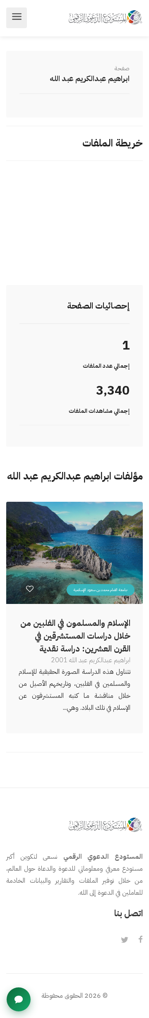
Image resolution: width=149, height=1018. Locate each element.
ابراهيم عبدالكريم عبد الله (90, 78)
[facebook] (140, 940)
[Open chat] (19, 999)
